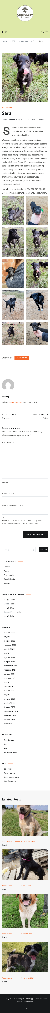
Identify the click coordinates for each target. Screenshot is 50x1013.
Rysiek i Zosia (9, 579)
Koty (6, 744)
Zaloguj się (8, 769)
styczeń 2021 (9, 699)
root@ (4, 119)
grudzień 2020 (10, 703)
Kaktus (6, 571)
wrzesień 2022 (10, 645)
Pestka (7, 567)
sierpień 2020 (9, 720)
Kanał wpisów (9, 773)
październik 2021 (11, 666)
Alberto (7, 583)
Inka (4, 890)
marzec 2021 (9, 691)
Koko (12, 616)
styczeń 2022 (9, 657)
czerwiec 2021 (10, 678)
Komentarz (8, 442)
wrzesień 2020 (10, 715)
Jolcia (12, 600)
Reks (4, 982)
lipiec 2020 (8, 724)
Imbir (4, 845)
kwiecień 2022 (9, 649)
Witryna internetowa (12, 505)
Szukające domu (10, 753)
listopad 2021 (9, 662)
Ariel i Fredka (9, 575)
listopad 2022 (9, 641)
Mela (12, 608)
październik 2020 (11, 711)
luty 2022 (7, 653)
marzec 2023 (9, 633)
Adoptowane (7, 107)
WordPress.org (10, 781)
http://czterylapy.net (15, 402)
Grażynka (11, 416)
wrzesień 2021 (10, 670)
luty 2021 (7, 695)
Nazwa (5, 482)
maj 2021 (7, 682)
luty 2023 (7, 637)
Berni (4, 937)
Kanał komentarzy (11, 777)
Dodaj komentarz (35, 535)
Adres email (8, 494)
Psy (5, 748)
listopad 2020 (9, 707)
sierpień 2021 (9, 674)
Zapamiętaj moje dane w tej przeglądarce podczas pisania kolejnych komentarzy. (22, 522)
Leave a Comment (37, 119)
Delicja (40, 416)
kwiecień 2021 (9, 686)
